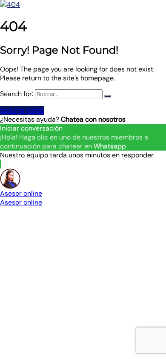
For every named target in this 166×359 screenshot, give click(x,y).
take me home (22, 110)
